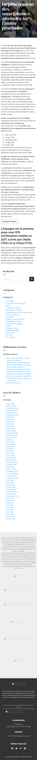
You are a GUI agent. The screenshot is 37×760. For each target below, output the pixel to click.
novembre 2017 (12, 492)
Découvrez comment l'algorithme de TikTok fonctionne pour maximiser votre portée (20, 378)
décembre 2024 (12, 408)
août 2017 (10, 498)
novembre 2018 (12, 474)
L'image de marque (13, 308)
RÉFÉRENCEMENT (13, 330)
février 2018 (11, 487)
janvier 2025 (11, 406)
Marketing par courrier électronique (19, 312)
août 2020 (10, 446)
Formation (10, 317)
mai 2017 (10, 505)
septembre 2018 (12, 478)
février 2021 (11, 444)
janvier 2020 (11, 460)
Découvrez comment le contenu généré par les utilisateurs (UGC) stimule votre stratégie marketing (19, 371)
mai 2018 (10, 480)
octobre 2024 (12, 413)
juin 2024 (10, 422)
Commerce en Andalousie (16, 303)
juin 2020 (10, 449)
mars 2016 (10, 516)
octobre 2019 (11, 465)
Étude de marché (13, 315)
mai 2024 (10, 424)
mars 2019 (10, 467)
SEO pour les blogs (13, 383)
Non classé (11, 333)
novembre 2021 (12, 435)
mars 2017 (10, 510)
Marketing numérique (14, 310)
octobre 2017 (11, 494)
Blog (8, 306)
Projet (9, 326)
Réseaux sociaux (13, 328)
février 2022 (11, 428)
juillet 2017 (10, 501)
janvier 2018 (11, 489)
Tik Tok (9, 335)
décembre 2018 (12, 471)
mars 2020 (11, 455)
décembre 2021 (12, 433)
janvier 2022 (11, 431)
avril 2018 (10, 483)
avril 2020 (10, 453)
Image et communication (15, 319)
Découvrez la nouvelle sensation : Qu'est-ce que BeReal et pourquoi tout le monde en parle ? (19, 365)
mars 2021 (10, 442)
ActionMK (10, 301)
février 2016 (11, 519)
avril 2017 (10, 507)
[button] (32, 4)
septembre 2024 (13, 415)
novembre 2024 (12, 410)
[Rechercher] (31, 279)
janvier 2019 (11, 469)
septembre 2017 (12, 496)
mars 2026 (11, 404)
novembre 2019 (12, 462)
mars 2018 (10, 485)
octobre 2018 (11, 476)
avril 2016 (10, 514)
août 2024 (10, 417)
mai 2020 (10, 451)
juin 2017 (10, 503)
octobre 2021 (11, 437)
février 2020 (11, 458)
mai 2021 (10, 440)
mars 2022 (11, 426)
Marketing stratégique (15, 324)
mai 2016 (10, 512)
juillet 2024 (11, 419)
